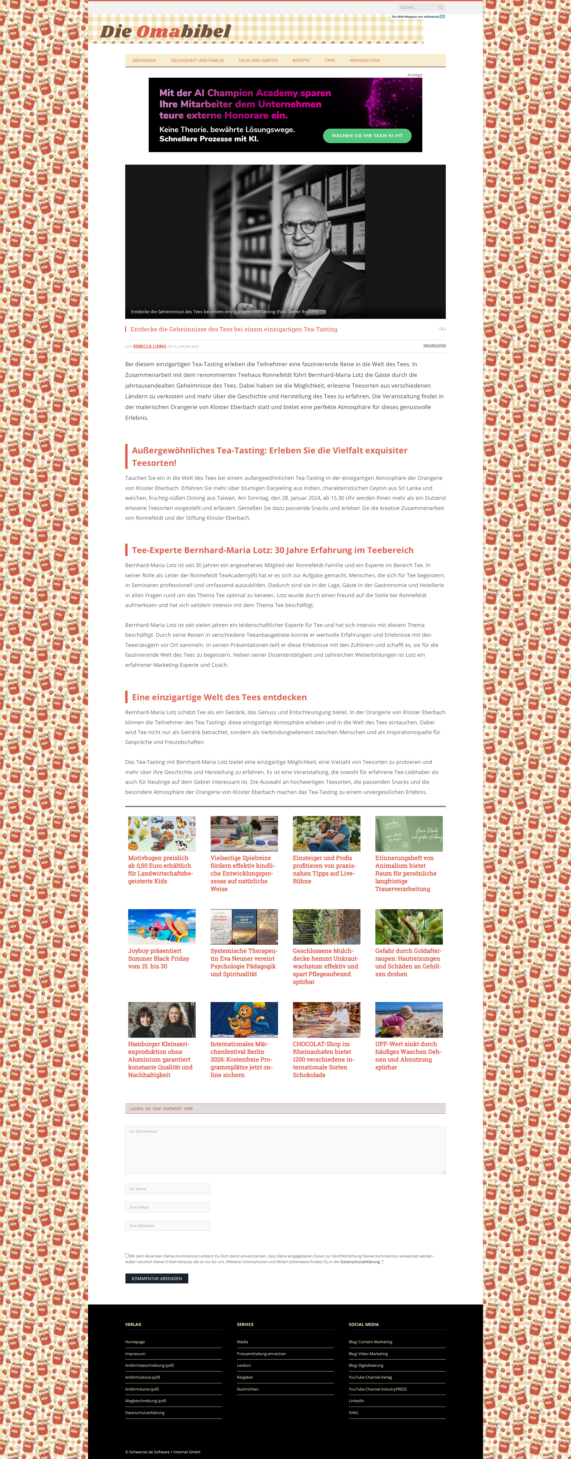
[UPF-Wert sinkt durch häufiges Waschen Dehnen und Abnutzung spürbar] (409, 1020)
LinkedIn (356, 1400)
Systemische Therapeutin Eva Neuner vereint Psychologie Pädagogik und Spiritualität (244, 962)
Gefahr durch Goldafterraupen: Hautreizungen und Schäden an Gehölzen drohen (408, 962)
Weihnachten (365, 60)
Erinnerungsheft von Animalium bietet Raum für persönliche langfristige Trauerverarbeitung (406, 873)
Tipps (329, 60)
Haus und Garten (258, 60)
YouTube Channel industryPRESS (378, 1389)
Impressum (135, 1353)
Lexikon (244, 1365)
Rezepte (301, 60)
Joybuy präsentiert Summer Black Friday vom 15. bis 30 (158, 958)
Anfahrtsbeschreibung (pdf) (149, 1365)
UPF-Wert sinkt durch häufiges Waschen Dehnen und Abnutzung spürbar (408, 1055)
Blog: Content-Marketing (370, 1341)
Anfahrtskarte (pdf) (142, 1389)
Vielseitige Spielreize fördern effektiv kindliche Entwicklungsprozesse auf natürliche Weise (243, 873)
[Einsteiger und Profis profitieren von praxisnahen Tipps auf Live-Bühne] (326, 834)
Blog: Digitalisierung (366, 1365)
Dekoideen (144, 60)
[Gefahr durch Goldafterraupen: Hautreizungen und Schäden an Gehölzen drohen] (409, 927)
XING (353, 1412)
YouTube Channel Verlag (370, 1377)
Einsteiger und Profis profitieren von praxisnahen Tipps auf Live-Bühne (324, 869)
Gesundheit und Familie (197, 60)
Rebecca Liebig (149, 346)
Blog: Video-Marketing (368, 1353)
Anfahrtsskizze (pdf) (142, 1377)
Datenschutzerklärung (360, 1261)
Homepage (135, 1341)
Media (242, 1341)
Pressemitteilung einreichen (261, 1353)
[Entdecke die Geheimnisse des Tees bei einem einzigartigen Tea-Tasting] (285, 242)
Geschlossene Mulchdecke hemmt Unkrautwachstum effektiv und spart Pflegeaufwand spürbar (326, 966)
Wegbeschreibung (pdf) (145, 1400)
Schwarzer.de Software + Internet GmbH (164, 1452)
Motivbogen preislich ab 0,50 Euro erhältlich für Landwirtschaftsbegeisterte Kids (160, 869)
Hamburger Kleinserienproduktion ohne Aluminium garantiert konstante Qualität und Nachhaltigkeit (160, 1059)
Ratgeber (245, 1377)
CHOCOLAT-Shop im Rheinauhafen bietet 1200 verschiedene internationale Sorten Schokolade (324, 1059)
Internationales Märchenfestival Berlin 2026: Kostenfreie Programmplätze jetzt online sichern (242, 1059)
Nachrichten (434, 345)
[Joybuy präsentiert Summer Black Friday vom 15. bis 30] (162, 927)
